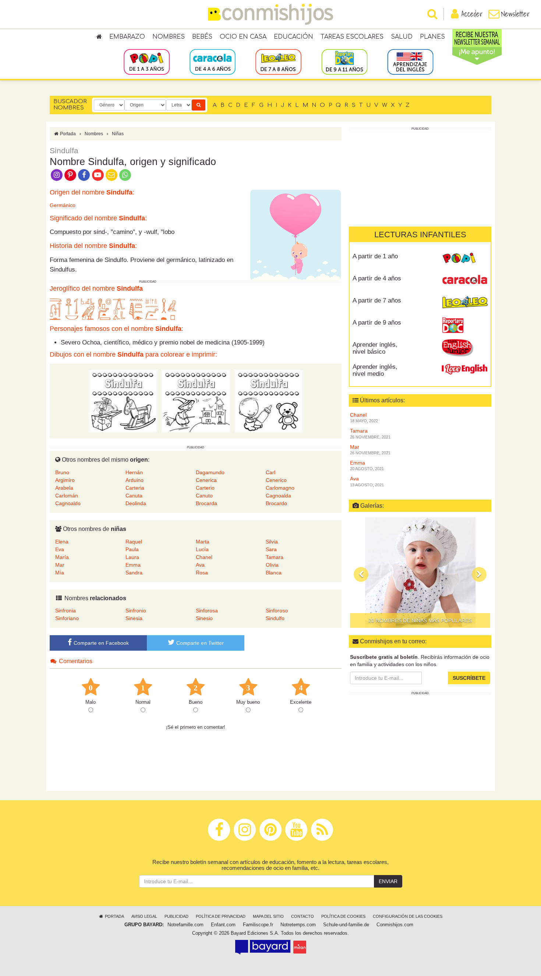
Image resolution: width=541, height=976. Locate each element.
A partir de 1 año (375, 256)
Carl (270, 472)
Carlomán (66, 496)
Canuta (133, 496)
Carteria (134, 488)
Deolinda (135, 503)
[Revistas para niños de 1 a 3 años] (146, 61)
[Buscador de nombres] (198, 105)
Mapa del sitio (268, 916)
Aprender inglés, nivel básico (375, 348)
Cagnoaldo (68, 503)
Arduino (134, 480)
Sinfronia (65, 610)
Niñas (118, 133)
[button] (361, 574)
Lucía (202, 549)
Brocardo (276, 503)
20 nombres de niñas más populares (420, 620)
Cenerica (206, 480)
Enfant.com (223, 924)
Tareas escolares (352, 37)
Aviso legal (144, 916)
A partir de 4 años (377, 278)
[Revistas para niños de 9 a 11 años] (344, 61)
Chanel (204, 557)
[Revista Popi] (465, 259)
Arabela (64, 488)
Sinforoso (277, 610)
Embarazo (127, 37)
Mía (59, 573)
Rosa (202, 573)
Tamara (274, 557)
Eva (59, 549)
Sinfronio (135, 610)
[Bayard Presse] (262, 946)
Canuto (204, 496)
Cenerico (276, 480)
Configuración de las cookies (407, 916)
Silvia (272, 542)
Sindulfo (275, 618)
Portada (67, 133)
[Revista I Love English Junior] (465, 347)
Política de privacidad (220, 916)
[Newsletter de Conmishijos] (111, 174)
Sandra (133, 573)
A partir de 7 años (377, 300)
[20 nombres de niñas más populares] (420, 572)
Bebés (202, 37)
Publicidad (176, 916)
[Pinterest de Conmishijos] (70, 174)
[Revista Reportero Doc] (465, 325)
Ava (200, 565)
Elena (61, 542)
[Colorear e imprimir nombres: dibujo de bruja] (195, 401)
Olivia (272, 565)
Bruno (62, 472)
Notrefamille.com (185, 924)
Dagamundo (210, 472)
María (62, 557)
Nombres (168, 37)
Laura (132, 557)
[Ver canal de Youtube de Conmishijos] (98, 174)
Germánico (62, 205)
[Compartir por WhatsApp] (125, 174)
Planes (432, 37)
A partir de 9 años (377, 322)
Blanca (274, 573)
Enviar (388, 881)
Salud (402, 37)
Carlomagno (280, 488)
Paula (132, 549)
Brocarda (206, 503)
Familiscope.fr (258, 924)
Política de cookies (343, 916)
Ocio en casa (243, 37)
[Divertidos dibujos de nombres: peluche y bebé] (268, 401)
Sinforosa (207, 610)
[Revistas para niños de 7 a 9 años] (278, 61)
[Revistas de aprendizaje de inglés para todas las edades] (410, 61)
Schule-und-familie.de (346, 924)
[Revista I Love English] (465, 369)
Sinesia (133, 618)
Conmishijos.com (394, 924)
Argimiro (65, 480)
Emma (133, 565)
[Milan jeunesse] (299, 946)
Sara (271, 549)
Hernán (134, 472)
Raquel (133, 542)
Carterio (205, 488)
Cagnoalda (278, 496)
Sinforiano (67, 618)
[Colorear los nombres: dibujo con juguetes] (123, 401)
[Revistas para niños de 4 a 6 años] (212, 61)
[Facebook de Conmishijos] (84, 174)
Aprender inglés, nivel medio (375, 370)
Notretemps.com (298, 924)
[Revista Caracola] (465, 281)
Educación (293, 37)
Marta (202, 542)
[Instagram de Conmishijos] (56, 174)
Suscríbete (469, 678)
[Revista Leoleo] (465, 303)
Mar (59, 565)
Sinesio (204, 618)
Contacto (302, 916)
